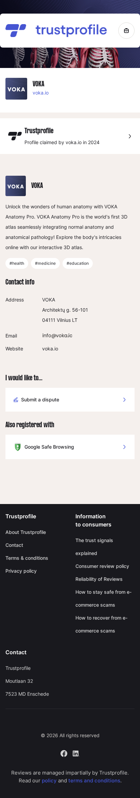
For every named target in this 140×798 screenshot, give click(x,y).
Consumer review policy (102, 566)
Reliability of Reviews (99, 579)
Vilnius (64, 320)
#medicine (45, 263)
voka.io (41, 93)
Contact (14, 545)
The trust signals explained (94, 546)
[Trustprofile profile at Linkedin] (76, 753)
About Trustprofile (25, 532)
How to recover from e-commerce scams (101, 624)
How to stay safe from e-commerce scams (103, 598)
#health (17, 263)
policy (49, 780)
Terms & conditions (26, 558)
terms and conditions (94, 780)
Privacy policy (21, 571)
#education (78, 263)
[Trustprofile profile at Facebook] (63, 753)
